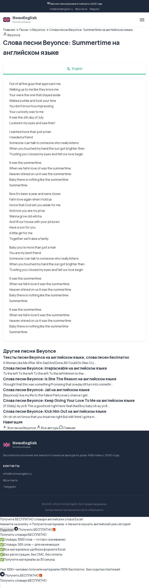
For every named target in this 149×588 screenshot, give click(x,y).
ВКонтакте (81, 9)
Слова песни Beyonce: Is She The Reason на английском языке (59, 378)
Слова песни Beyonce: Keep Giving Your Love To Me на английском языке (69, 400)
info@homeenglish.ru (61, 9)
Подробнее (6, 529)
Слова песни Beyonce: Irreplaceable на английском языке (55, 368)
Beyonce (38, 30)
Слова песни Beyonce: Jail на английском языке (46, 389)
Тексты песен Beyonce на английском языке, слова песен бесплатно (66, 357)
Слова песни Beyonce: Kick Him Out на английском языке (54, 411)
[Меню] (142, 20)
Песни (23, 30)
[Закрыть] (0, 586)
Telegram (94, 9)
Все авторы (50, 428)
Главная (9, 30)
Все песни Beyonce (22, 428)
